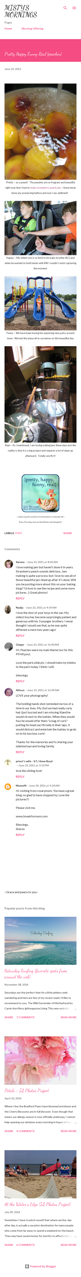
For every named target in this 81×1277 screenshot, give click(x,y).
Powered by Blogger (42, 1266)
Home (8, 28)
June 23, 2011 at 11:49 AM (43, 690)
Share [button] (67, 533)
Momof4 (21, 785)
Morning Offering (32, 28)
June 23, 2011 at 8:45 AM (42, 562)
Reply (20, 598)
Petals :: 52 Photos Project (27, 1090)
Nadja (19, 607)
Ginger (20, 644)
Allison (20, 690)
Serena (20, 562)
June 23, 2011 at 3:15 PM (34, 765)
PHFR (18, 533)
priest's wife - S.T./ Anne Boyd (34, 761)
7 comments (25, 1017)
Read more (68, 1017)
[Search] (65, 7)
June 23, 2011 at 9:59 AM (41, 607)
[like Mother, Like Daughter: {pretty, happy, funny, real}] (40, 511)
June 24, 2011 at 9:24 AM (44, 785)
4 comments (25, 1131)
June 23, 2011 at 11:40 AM (43, 644)
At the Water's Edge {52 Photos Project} (38, 1204)
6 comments (25, 1244)
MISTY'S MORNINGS (21, 11)
